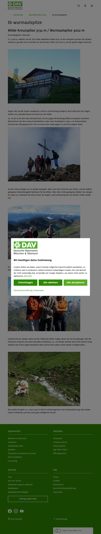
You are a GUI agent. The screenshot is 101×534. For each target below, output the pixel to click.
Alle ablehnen (50, 282)
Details (28, 276)
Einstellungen (25, 282)
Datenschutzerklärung (23, 290)
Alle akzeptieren (75, 282)
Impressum (39, 290)
